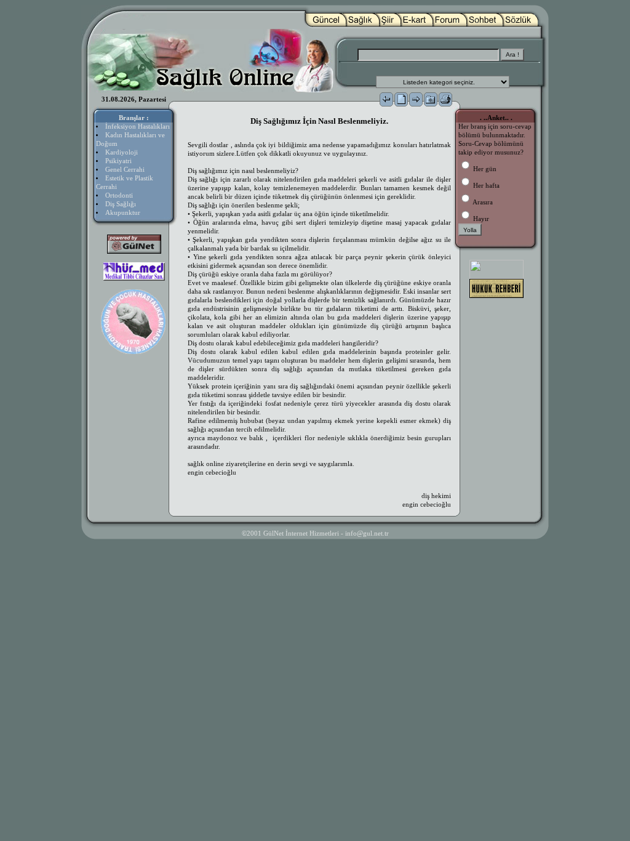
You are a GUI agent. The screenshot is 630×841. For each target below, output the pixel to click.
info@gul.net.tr (367, 533)
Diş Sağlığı (120, 204)
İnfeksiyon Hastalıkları (137, 126)
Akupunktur (122, 212)
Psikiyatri (118, 161)
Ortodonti (119, 195)
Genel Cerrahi (125, 169)
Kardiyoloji (121, 152)
